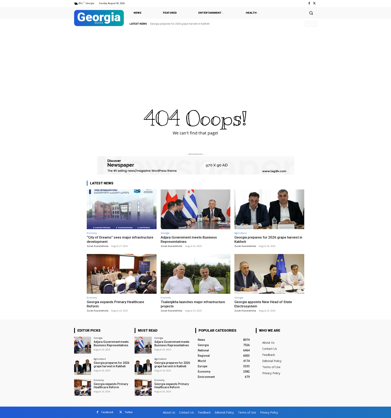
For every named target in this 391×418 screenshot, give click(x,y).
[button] (311, 13)
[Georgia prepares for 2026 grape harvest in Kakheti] (269, 209)
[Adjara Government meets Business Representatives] (196, 209)
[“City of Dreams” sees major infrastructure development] (122, 209)
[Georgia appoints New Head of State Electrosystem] (269, 274)
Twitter (129, 412)
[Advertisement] (195, 59)
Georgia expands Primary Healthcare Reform (111, 385)
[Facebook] (309, 3)
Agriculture (240, 233)
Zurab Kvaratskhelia (97, 246)
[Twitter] (314, 3)
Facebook (107, 412)
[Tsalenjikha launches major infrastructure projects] (196, 274)
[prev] (307, 23)
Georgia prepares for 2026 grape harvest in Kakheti (180, 23)
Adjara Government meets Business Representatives (111, 343)
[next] (314, 23)
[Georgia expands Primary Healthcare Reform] (122, 274)
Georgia (165, 233)
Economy (92, 233)
